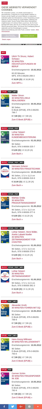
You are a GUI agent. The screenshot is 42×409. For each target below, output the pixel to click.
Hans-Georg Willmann (22, 339)
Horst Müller (31, 232)
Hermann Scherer (20, 166)
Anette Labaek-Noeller (22, 234)
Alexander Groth (19, 305)
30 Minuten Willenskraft (26, 342)
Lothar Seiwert (18, 132)
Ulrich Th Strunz (19, 56)
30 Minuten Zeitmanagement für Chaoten (23, 239)
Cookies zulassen (29, 36)
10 (2, 44)
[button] (4, 406)
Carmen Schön (18, 373)
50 (7, 44)
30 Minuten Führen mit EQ (26, 308)
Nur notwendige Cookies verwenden (10, 35)
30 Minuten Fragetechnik (26, 169)
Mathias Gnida (18, 198)
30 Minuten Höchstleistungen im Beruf (24, 64)
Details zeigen (6, 39)
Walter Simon (18, 95)
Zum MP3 (16, 83)
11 (36, 44)
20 (4, 44)
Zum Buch (16, 154)
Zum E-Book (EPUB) (21, 119)
